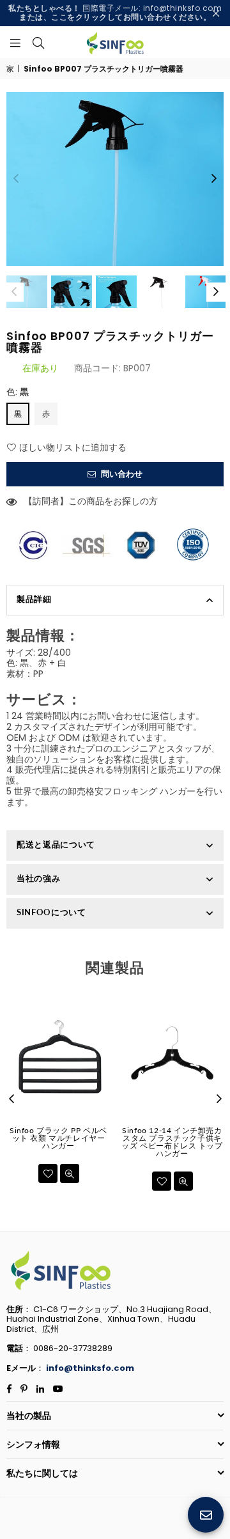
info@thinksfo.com (90, 1368)
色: (17, 392)
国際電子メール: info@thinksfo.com (115, 12)
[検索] (38, 42)
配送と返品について (56, 844)
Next (214, 179)
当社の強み (38, 878)
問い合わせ (120, 474)
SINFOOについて (51, 912)
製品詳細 (34, 599)
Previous (16, 179)
